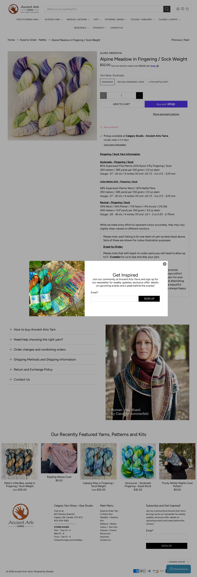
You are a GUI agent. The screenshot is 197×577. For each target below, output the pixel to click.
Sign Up (149, 298)
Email (94, 292)
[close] (164, 264)
